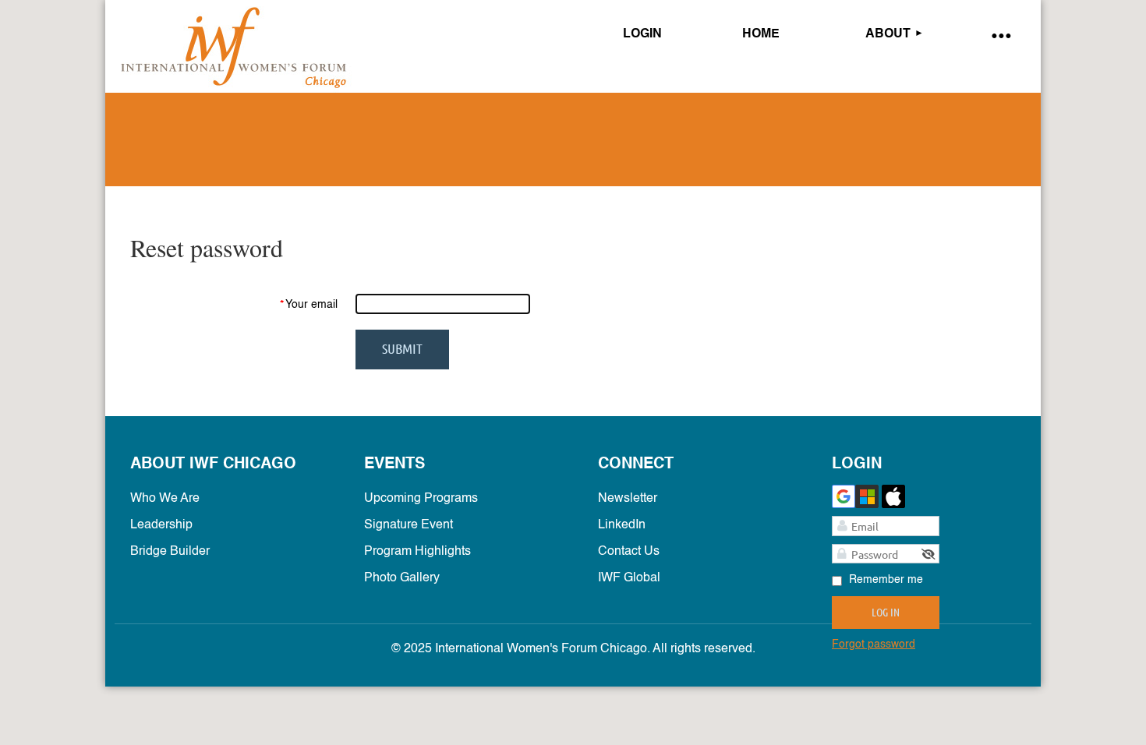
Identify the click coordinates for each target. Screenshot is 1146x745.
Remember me (886, 579)
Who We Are (165, 499)
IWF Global (629, 578)
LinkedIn (622, 525)
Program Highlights (417, 552)
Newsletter (627, 499)
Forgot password (873, 644)
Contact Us (629, 552)
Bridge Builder (170, 552)
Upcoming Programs (421, 499)
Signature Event (408, 525)
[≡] (1000, 34)
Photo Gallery (402, 578)
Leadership (161, 525)
